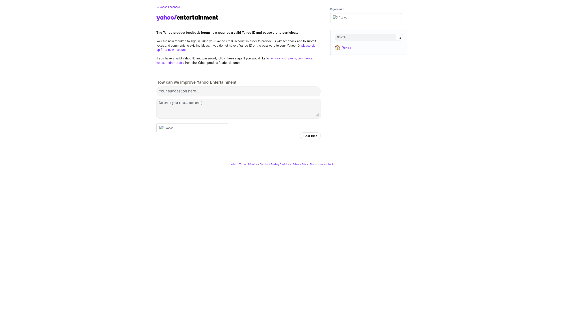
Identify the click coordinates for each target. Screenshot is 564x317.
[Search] (399, 37)
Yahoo (347, 47)
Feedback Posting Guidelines (275, 164)
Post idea (310, 136)
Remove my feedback (322, 164)
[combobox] (366, 37)
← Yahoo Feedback (168, 7)
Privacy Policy (300, 164)
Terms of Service (248, 164)
